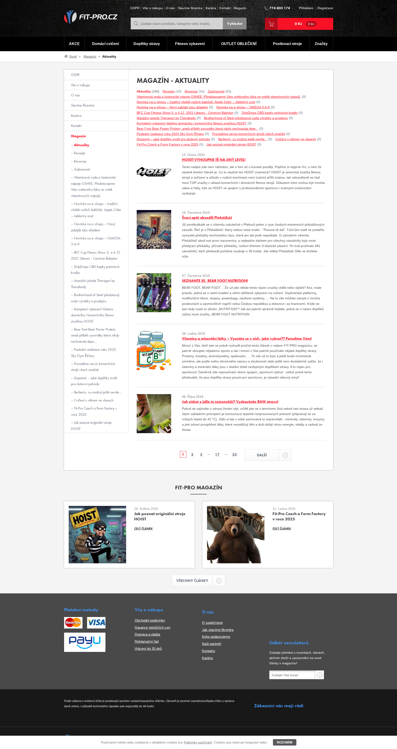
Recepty (79, 153)
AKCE (74, 44)
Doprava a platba (147, 634)
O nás (170, 8)
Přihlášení (306, 8)
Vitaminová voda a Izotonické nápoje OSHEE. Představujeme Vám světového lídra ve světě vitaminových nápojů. (93, 186)
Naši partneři (211, 644)
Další (262, 455)
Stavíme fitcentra (190, 8)
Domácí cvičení (105, 44)
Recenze (79, 161)
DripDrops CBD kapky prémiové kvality (95, 269)
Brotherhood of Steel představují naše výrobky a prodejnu (95, 297)
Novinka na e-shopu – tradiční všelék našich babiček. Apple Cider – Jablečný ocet (96, 209)
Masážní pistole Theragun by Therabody (93, 283)
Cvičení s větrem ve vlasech (93, 400)
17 (217, 454)
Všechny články (192, 580)
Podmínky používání (197, 742)
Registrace (325, 8)
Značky (321, 44)
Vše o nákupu (153, 8)
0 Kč (304, 23)
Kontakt (224, 8)
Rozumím (284, 742)
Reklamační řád (147, 641)
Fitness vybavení (190, 44)
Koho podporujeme (216, 637)
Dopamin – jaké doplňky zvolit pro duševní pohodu (94, 381)
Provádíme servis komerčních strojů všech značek (93, 366)
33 (234, 454)
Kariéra (211, 8)
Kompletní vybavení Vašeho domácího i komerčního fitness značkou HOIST (92, 315)
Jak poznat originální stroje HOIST (91, 425)
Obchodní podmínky (150, 620)
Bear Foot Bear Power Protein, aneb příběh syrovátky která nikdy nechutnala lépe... (95, 335)
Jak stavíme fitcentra (217, 630)
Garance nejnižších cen (152, 627)
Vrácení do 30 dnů (148, 649)
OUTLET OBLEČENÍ (238, 44)
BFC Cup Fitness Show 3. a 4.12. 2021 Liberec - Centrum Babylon (96, 255)
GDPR (134, 8)
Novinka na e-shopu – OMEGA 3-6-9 (95, 241)
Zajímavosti (81, 169)
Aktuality (81, 145)
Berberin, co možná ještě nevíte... (97, 392)
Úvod (73, 56)
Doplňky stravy (146, 44)
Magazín (240, 8)
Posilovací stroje (287, 44)
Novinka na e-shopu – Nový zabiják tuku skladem (93, 227)
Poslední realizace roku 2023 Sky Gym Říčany (93, 352)
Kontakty (208, 651)
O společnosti (212, 623)
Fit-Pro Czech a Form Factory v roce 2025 (94, 411)
